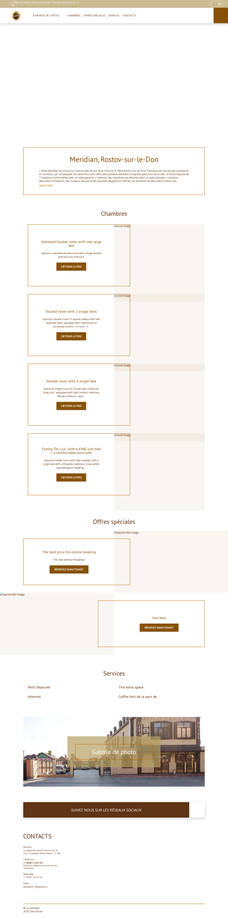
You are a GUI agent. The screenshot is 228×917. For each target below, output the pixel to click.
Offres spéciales (114, 522)
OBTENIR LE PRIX (71, 266)
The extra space (130, 687)
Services (114, 673)
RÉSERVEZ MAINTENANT (69, 569)
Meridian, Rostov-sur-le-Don (114, 159)
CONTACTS (129, 15)
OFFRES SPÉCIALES (94, 15)
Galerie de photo (114, 752)
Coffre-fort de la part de (137, 696)
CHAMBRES (73, 15)
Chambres (114, 213)
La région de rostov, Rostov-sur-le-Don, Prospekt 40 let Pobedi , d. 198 (41, 852)
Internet (34, 696)
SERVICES (113, 15)
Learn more (46, 185)
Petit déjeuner (39, 687)
